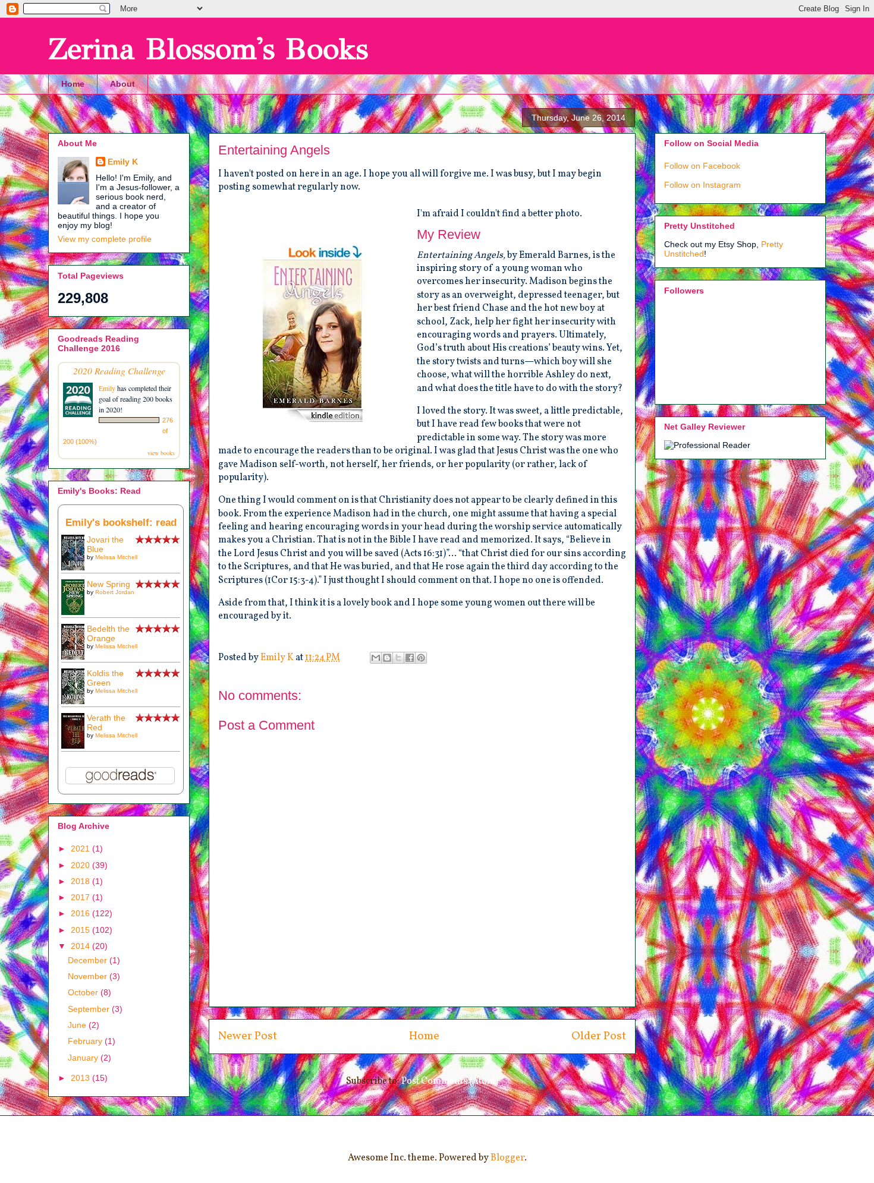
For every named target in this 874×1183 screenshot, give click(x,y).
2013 (81, 1078)
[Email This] (376, 658)
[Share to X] (398, 658)
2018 (81, 881)
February (86, 1041)
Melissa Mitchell (116, 557)
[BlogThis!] (387, 658)
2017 (81, 897)
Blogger (507, 1158)
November (88, 976)
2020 (81, 865)
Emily (107, 388)
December (88, 960)
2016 (81, 913)
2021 (81, 848)
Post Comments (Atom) (449, 1081)
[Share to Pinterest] (421, 658)
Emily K (123, 161)
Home (72, 84)
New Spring (108, 584)
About (122, 84)
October (84, 992)
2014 (81, 946)
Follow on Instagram (702, 185)
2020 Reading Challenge (119, 370)
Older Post (598, 1036)
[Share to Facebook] (410, 658)
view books (161, 453)
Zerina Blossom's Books (208, 49)
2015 (81, 930)
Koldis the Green (105, 677)
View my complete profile (105, 239)
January (84, 1057)
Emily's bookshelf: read (121, 522)
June (78, 1025)
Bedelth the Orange (108, 633)
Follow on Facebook (702, 166)
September (90, 1009)
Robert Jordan (114, 592)
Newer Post (247, 1036)
